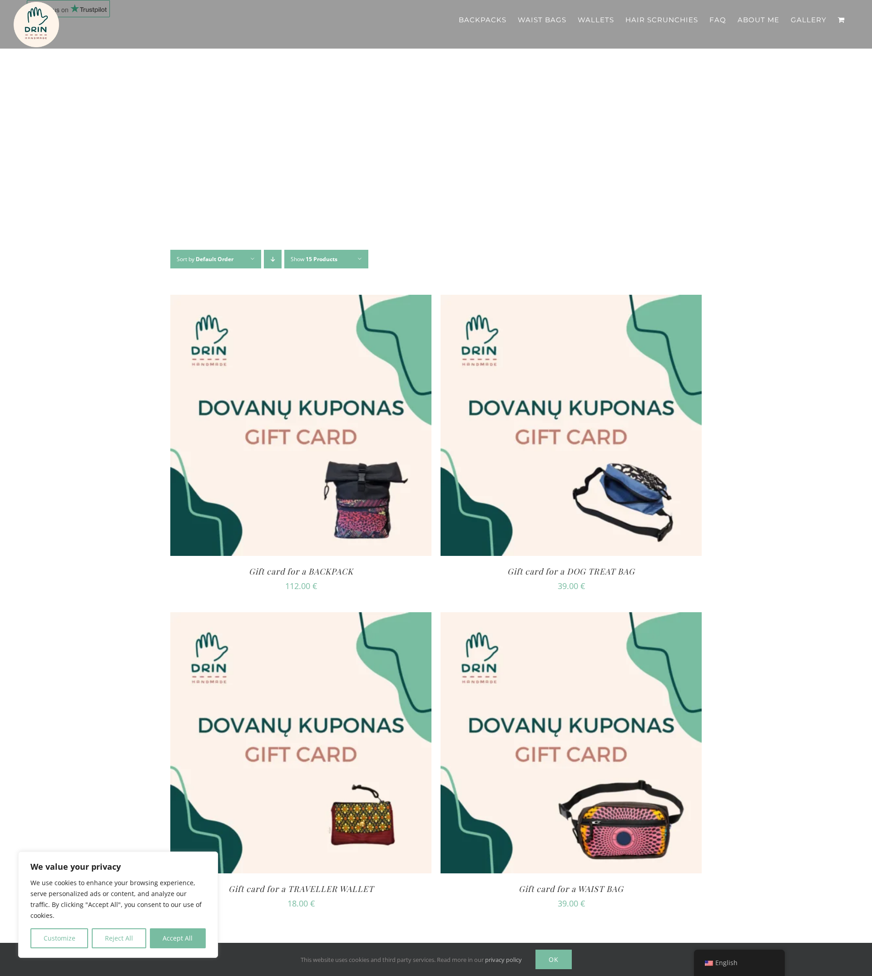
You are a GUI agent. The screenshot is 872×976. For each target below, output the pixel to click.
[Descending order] (273, 259)
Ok (554, 959)
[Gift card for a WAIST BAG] (571, 619)
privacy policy (503, 960)
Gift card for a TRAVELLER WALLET (301, 888)
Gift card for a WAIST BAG (571, 888)
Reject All (119, 938)
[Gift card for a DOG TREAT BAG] (571, 301)
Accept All (178, 938)
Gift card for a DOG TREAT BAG (571, 571)
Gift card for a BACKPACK (301, 571)
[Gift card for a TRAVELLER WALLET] (300, 619)
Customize (59, 938)
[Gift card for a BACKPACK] (300, 301)
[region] (118, 905)
